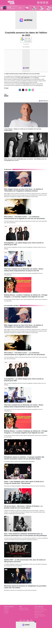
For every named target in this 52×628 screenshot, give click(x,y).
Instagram (6, 611)
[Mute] (20, 8)
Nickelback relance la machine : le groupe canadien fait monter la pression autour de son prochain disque (24, 458)
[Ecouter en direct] (41, 2)
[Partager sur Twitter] (22, 90)
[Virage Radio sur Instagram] (31, 621)
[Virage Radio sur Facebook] (21, 621)
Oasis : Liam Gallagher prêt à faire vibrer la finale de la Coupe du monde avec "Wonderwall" (24, 482)
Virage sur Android (23, 609)
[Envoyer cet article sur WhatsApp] (29, 90)
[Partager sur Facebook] (19, 90)
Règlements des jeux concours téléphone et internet (40, 616)
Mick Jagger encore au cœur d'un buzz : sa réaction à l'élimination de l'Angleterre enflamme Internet (23, 190)
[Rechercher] (44, 2)
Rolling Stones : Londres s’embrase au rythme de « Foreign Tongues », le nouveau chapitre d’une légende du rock (25, 296)
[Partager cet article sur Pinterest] (26, 90)
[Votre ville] (38, 2)
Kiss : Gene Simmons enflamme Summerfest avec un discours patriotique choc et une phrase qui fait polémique (25, 534)
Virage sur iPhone (23, 608)
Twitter (5, 609)
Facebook (6, 608)
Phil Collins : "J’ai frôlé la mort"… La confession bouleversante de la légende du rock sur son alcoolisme (24, 217)
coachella (6, 95)
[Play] (2, 8)
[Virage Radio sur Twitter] (24, 621)
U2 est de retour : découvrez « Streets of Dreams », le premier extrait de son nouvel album (23, 507)
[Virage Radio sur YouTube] (27, 621)
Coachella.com (39, 85)
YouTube (6, 612)
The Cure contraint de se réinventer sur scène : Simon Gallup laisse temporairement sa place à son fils (23, 269)
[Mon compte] (47, 2)
